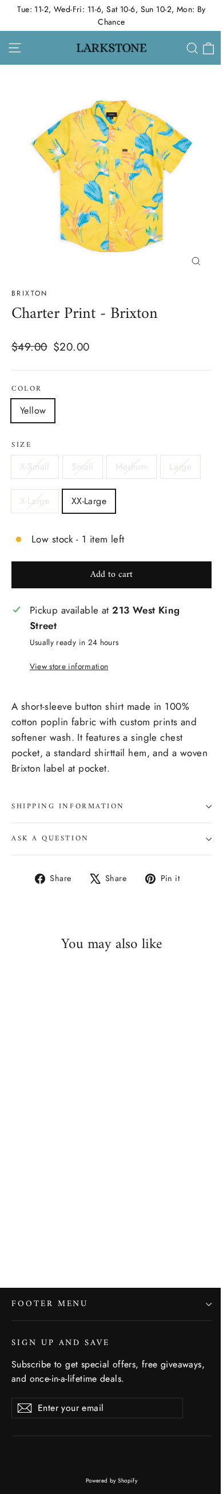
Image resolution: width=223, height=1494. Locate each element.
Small (82, 466)
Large (180, 466)
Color (26, 389)
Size (21, 445)
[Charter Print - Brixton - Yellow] (18, 1231)
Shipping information (68, 806)
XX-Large (88, 501)
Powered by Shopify (112, 1480)
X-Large (35, 501)
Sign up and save (60, 1341)
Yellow (33, 410)
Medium (132, 466)
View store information (69, 666)
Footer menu (49, 1303)
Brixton (29, 293)
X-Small (35, 466)
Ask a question (50, 838)
